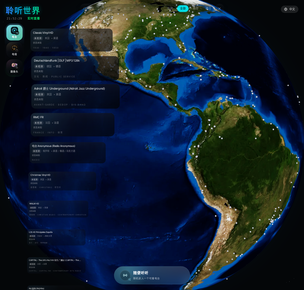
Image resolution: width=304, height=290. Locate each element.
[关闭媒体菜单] (152, 145)
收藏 (170, 8)
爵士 (208, 8)
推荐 (196, 8)
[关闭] (219, 8)
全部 (183, 8)
